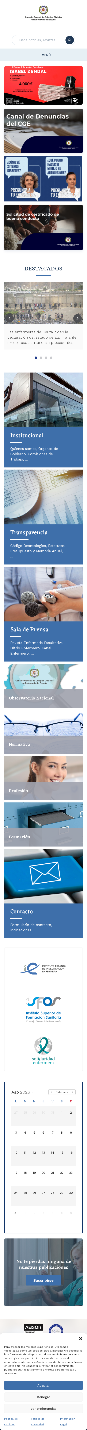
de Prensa (29, 630)
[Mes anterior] (51, 1092)
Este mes (62, 1092)
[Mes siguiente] (72, 1092)
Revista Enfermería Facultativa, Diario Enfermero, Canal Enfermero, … (37, 648)
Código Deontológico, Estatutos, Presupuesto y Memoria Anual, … (37, 551)
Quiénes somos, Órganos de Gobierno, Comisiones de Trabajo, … (34, 454)
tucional (27, 436)
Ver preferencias (43, 1409)
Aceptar (43, 1385)
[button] (81, 1339)
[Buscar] (69, 40)
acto (21, 912)
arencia (29, 533)
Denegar (43, 1397)
